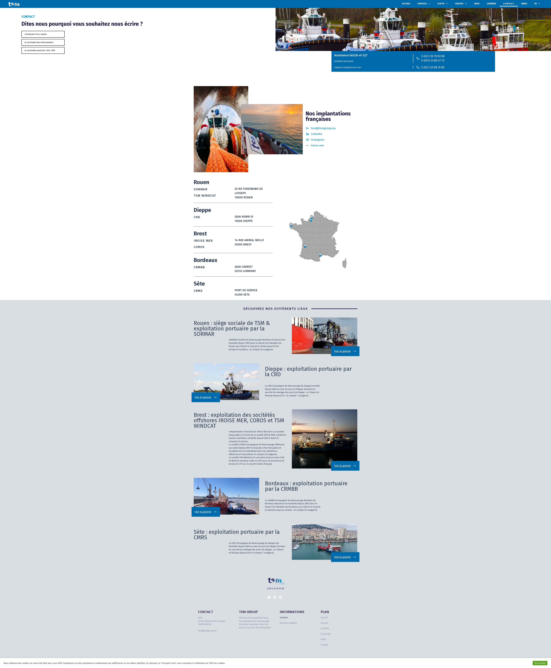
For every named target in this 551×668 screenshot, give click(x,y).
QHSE (477, 3)
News (524, 3)
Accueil (406, 3)
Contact (508, 3)
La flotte (325, 628)
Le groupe (326, 634)
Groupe (459, 3)
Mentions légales (288, 623)
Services (422, 3)
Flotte (440, 3)
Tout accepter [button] (540, 663)
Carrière (491, 3)
